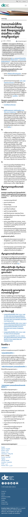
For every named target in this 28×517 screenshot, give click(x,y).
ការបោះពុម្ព (4, 18)
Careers (3, 494)
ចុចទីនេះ (9, 127)
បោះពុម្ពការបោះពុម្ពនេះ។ (22, 41)
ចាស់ (12, 58)
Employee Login (4, 504)
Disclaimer (3, 498)
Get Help (3, 493)
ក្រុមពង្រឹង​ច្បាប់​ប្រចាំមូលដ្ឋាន (10, 104)
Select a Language (22, 1)
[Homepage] (7, 477)
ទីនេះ (18, 263)
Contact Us (3, 491)
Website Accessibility (5, 496)
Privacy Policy (4, 502)
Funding (3, 500)
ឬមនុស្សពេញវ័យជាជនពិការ (20, 58)
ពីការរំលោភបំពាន (14, 59)
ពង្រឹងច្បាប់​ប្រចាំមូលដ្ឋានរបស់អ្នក (14, 73)
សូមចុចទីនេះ (15, 96)
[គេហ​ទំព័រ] (5, 6)
